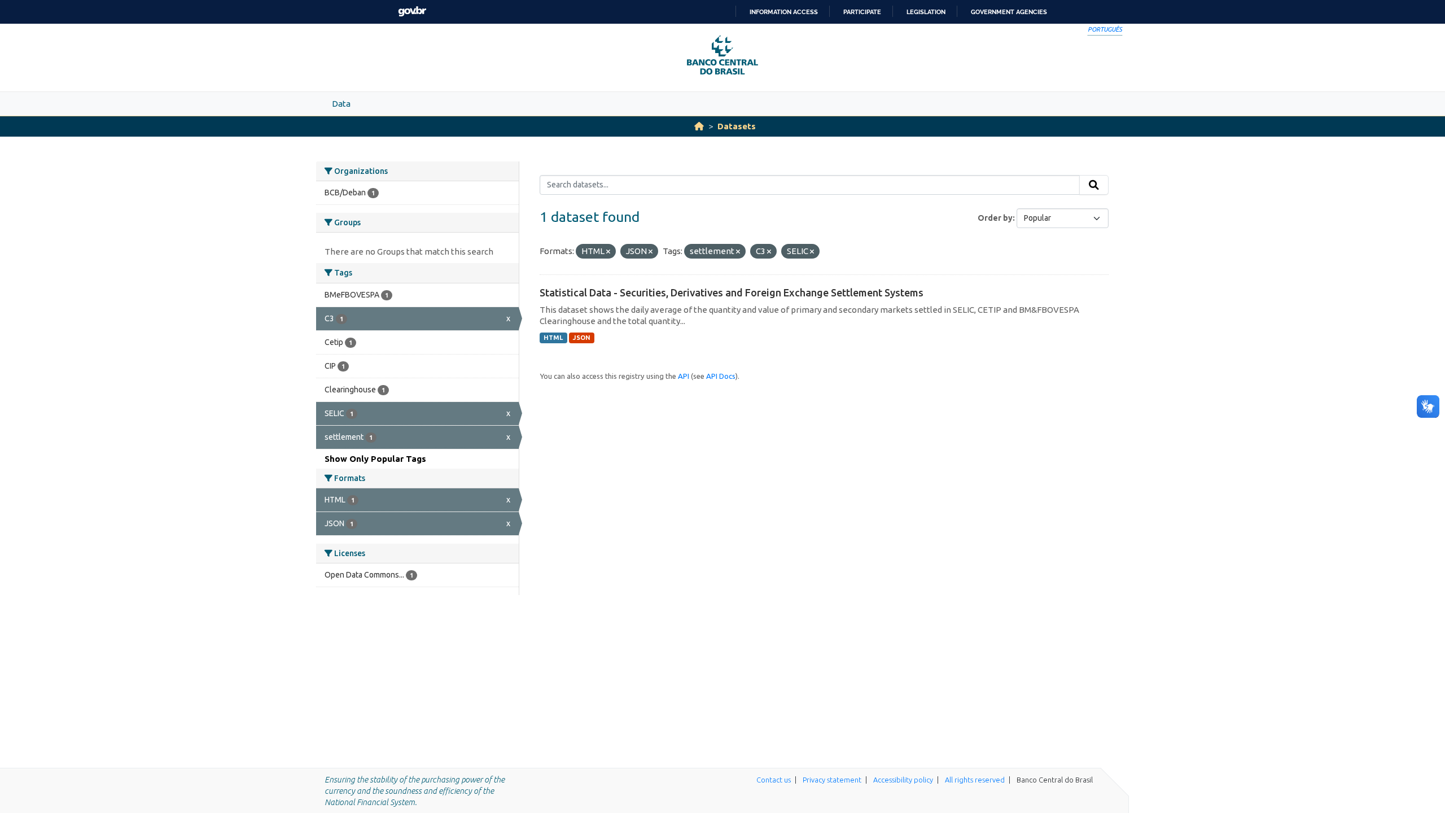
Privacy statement (832, 780)
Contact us (773, 780)
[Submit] (1094, 185)
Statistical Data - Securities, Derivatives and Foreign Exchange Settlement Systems (731, 292)
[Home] (699, 126)
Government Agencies (1009, 12)
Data (341, 103)
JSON (581, 337)
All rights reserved (975, 780)
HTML (553, 337)
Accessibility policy (903, 780)
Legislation (926, 12)
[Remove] (608, 251)
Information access (784, 12)
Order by (995, 217)
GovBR (412, 11)
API (683, 376)
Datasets (736, 126)
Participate (862, 12)
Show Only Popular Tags (375, 459)
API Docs (720, 376)
